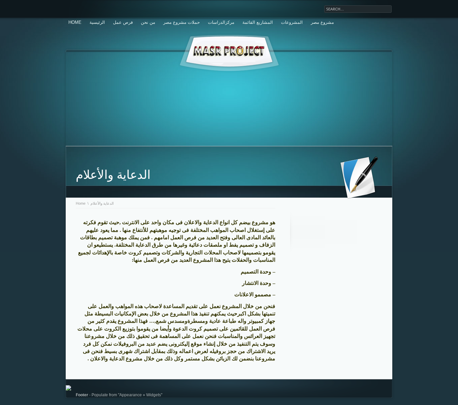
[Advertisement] (229, 99)
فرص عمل (123, 22)
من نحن (148, 22)
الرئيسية (97, 22)
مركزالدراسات (221, 22)
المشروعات (292, 22)
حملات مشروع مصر (181, 22)
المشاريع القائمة (257, 22)
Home (74, 22)
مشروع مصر (322, 22)
